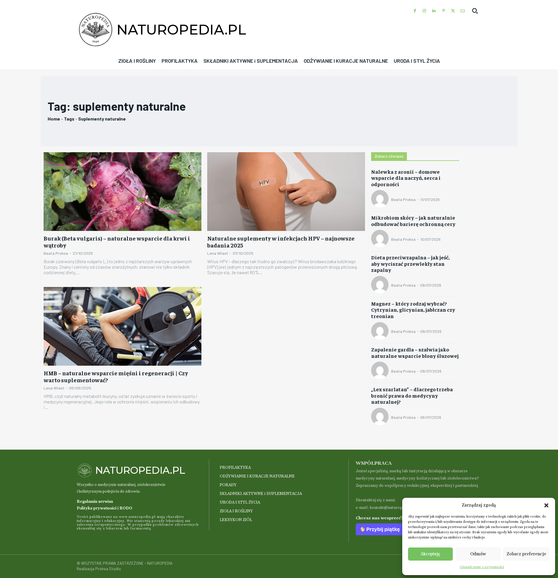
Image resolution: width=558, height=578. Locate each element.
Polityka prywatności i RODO (104, 508)
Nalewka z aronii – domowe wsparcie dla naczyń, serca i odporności (406, 177)
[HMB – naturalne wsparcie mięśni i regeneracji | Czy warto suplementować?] (122, 326)
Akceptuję (430, 554)
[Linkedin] (434, 10)
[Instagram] (424, 10)
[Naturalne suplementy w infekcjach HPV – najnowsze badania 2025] (286, 191)
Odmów (478, 554)
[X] (452, 10)
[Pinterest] (443, 10)
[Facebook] (414, 10)
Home (54, 118)
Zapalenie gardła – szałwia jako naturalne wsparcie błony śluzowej (415, 352)
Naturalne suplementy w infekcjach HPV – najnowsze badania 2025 (281, 241)
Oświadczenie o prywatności (482, 567)
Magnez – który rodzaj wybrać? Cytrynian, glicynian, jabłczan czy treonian (413, 309)
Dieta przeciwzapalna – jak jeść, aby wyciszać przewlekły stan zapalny (410, 263)
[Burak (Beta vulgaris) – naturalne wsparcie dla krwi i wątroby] (122, 191)
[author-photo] (380, 199)
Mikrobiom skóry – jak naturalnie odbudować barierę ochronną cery (413, 220)
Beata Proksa (56, 253)
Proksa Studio (108, 568)
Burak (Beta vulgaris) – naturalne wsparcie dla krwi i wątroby (117, 241)
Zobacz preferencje (526, 554)
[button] (546, 505)
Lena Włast (217, 253)
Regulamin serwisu (95, 501)
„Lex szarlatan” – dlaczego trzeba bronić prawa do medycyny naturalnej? (412, 395)
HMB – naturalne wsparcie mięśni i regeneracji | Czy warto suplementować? (116, 376)
